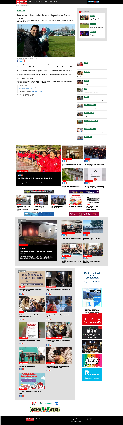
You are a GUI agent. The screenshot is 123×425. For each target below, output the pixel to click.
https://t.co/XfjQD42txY (58, 87)
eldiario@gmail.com (78, 421)
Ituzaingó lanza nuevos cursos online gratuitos (91, 124)
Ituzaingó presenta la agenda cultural (90, 84)
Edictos (55, 1)
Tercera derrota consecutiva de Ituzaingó (96, 27)
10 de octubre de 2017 (37, 91)
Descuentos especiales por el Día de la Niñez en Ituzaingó (93, 100)
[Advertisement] (5, 27)
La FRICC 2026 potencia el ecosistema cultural (92, 140)
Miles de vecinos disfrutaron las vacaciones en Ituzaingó (93, 132)
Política (40, 1)
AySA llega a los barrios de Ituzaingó (90, 108)
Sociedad (35, 1)
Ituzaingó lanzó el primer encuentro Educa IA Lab (92, 116)
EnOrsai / (30, 1)
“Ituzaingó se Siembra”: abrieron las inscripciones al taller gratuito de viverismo (91, 75)
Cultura (50, 1)
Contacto (38, 418)
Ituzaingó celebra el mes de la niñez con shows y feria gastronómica (89, 66)
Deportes (45, 1)
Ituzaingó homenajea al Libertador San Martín (91, 92)
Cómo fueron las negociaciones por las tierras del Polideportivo (96, 35)
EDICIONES (91, 1)
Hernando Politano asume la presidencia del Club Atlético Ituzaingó (96, 19)
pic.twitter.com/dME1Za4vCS (25, 88)
